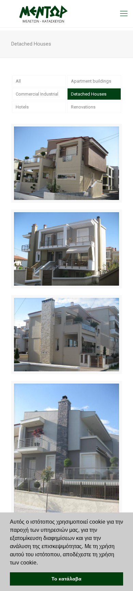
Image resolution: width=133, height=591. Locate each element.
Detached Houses (88, 94)
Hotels (22, 106)
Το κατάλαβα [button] (66, 578)
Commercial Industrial (37, 94)
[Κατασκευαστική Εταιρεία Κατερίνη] (66, 13)
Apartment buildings (91, 81)
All (18, 81)
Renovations (83, 106)
